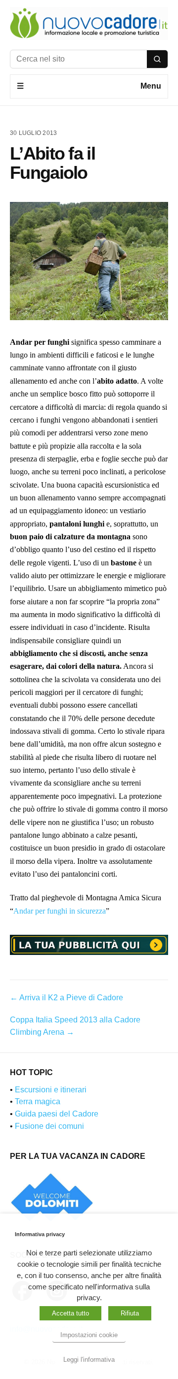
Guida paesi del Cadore (56, 1114)
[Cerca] (157, 59)
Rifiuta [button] (130, 1313)
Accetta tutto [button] (70, 1313)
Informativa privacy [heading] (40, 1234)
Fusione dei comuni (49, 1126)
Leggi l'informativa (89, 1359)
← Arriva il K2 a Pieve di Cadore (66, 997)
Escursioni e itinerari (51, 1089)
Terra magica (37, 1101)
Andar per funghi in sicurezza (59, 911)
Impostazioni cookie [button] (89, 1335)
